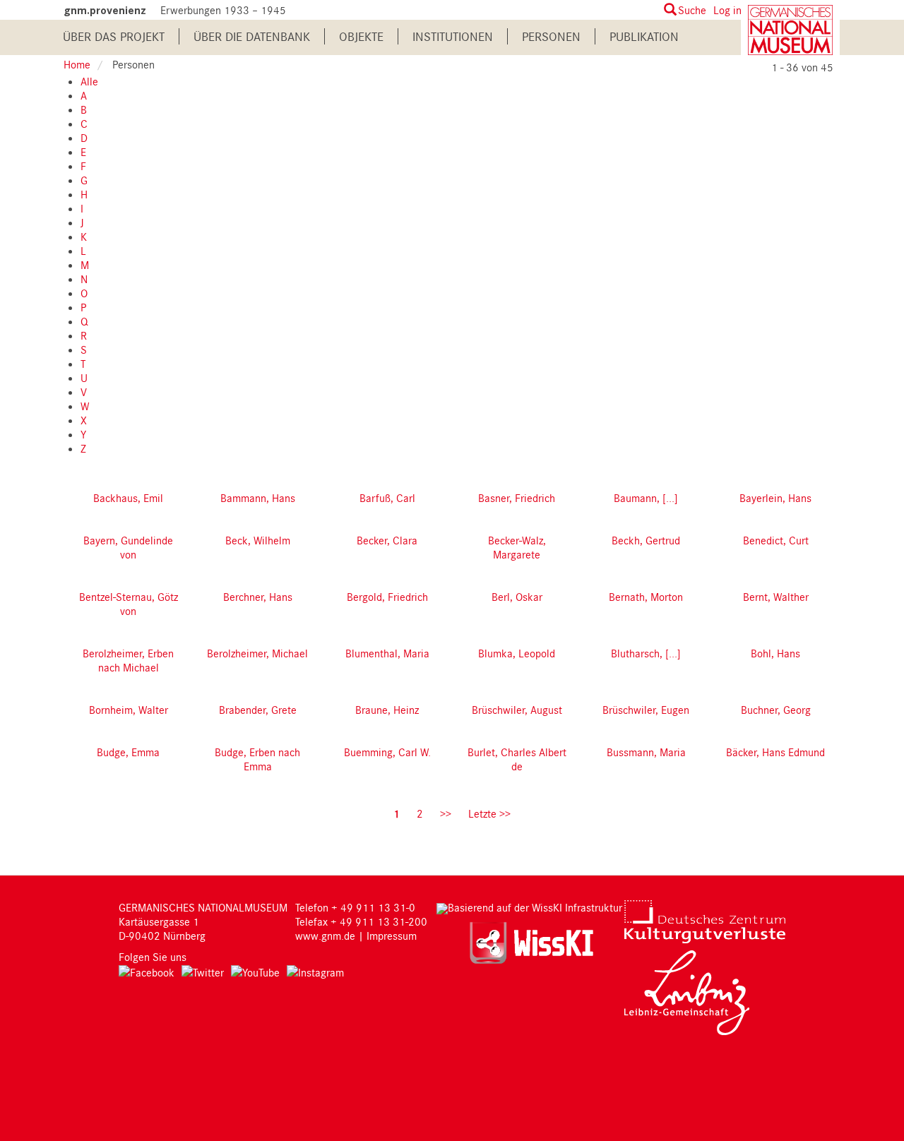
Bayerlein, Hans (775, 498)
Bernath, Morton (646, 597)
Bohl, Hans (775, 653)
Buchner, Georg (776, 710)
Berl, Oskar (517, 597)
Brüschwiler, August (517, 710)
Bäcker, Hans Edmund (775, 752)
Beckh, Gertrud (646, 540)
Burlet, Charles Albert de (517, 759)
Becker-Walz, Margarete (517, 547)
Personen (551, 36)
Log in (727, 10)
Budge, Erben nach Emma (257, 759)
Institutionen (452, 36)
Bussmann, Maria (646, 752)
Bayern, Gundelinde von (128, 547)
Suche (692, 10)
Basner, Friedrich (516, 498)
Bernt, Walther (776, 597)
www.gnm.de (325, 935)
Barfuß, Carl (387, 498)
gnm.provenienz (105, 10)
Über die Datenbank (252, 36)
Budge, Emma (128, 752)
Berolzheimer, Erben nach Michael (128, 660)
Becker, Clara (387, 540)
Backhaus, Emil (128, 498)
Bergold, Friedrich (387, 597)
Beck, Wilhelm (257, 540)
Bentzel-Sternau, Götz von (128, 604)
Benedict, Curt (776, 540)
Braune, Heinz (387, 710)
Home (77, 64)
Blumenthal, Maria (387, 653)
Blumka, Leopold (516, 653)
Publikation (644, 36)
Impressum (392, 935)
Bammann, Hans (257, 498)
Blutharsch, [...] (646, 653)
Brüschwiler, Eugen (645, 710)
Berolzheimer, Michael (257, 653)
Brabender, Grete (258, 710)
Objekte (361, 36)
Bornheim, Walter (128, 710)
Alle (89, 81)
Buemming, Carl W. (387, 752)
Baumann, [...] (646, 498)
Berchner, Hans (257, 597)
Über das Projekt (114, 36)
